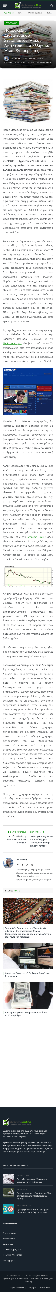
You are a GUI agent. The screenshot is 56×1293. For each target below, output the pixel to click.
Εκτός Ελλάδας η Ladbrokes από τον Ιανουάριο (16, 839)
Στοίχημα (32, 1287)
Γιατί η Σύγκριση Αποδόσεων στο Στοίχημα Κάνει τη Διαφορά (32, 1180)
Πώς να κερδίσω (16, 1287)
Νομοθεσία (11, 23)
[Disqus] (28, 1061)
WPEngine (48, 1278)
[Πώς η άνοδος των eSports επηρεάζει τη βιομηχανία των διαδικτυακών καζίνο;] (8, 1192)
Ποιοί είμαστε (9, 1233)
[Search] (51, 5)
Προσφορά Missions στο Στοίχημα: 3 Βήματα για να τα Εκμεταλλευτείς (33, 1211)
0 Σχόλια (32, 62)
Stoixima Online (36, 537)
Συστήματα (45, 1287)
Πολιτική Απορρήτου (12, 1254)
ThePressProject (12, 343)
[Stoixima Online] (28, 5)
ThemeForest (22, 1278)
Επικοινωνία (9, 1238)
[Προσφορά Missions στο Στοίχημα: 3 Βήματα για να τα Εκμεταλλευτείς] (8, 1209)
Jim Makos (19, 58)
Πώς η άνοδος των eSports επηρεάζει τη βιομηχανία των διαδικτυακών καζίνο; (34, 1196)
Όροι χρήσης (9, 1260)
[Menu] (5, 5)
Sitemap (28, 1281)
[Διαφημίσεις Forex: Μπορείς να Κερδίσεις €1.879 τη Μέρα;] (28, 995)
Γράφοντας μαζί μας (12, 1249)
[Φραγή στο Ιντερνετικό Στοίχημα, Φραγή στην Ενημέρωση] (28, 956)
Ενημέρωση (8, 1244)
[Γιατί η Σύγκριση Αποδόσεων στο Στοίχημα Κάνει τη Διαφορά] (8, 1179)
